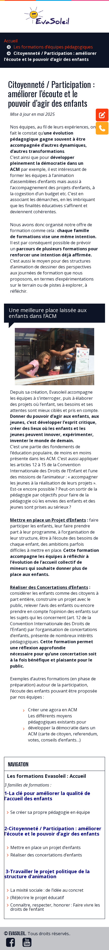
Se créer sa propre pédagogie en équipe (50, 812)
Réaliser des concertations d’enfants (46, 855)
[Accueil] (54, 17)
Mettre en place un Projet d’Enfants (48, 520)
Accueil (10, 41)
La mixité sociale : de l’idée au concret (46, 890)
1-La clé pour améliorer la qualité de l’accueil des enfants (47, 796)
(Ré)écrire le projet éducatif (37, 897)
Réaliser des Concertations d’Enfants (49, 587)
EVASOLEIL (17, 933)
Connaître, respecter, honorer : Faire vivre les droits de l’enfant (55, 907)
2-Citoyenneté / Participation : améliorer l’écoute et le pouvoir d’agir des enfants (52, 831)
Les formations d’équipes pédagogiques (53, 47)
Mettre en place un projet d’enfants (45, 847)
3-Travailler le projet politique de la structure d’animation (47, 874)
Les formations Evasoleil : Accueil (46, 776)
